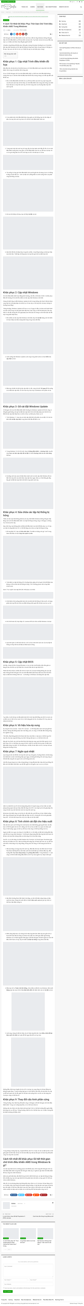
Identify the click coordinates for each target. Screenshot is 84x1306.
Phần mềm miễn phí (48, 1299)
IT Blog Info (80, 1303)
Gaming (32, 7)
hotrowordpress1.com (33, 1303)
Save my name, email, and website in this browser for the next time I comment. (25, 1288)
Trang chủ (24, 7)
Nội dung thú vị (59, 1299)
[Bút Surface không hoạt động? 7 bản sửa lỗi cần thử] (45, 1233)
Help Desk (40, 7)
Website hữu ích (64, 7)
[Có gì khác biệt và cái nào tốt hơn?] (28, 1233)
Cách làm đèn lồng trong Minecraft (43, 1216)
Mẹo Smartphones (51, 7)
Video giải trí (65, 32)
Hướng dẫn (64, 27)
